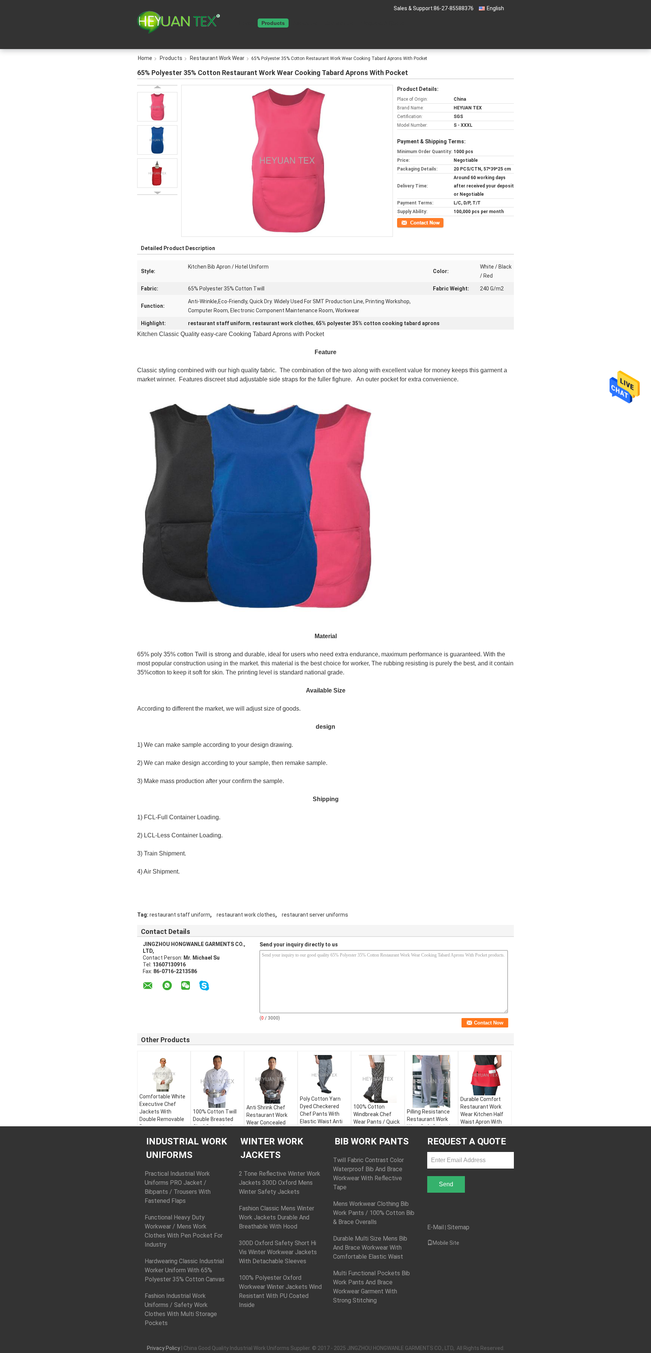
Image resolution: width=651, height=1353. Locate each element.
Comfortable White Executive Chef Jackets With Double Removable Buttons (162, 1111)
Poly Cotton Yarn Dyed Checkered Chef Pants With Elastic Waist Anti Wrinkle (321, 1114)
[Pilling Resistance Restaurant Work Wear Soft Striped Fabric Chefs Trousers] (431, 1081)
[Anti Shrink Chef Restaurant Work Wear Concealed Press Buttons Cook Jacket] (271, 1079)
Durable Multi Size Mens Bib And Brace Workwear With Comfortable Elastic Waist (370, 1247)
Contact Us (339, 23)
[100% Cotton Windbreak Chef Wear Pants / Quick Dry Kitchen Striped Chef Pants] (377, 1079)
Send (446, 1184)
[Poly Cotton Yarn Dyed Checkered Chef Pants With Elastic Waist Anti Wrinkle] (324, 1075)
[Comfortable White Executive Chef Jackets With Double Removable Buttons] (164, 1074)
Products (273, 23)
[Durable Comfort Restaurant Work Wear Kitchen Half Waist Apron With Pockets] (484, 1075)
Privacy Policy (163, 1348)
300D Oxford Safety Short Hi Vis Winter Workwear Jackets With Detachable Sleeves (278, 1252)
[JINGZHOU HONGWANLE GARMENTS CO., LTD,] (178, 22)
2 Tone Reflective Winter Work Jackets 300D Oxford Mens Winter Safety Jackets (279, 1182)
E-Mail (435, 1227)
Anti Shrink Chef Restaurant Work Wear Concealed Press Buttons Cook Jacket (270, 1122)
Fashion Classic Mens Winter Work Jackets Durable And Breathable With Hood (276, 1217)
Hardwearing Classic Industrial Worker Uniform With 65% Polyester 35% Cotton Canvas (185, 1270)
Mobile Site (445, 1243)
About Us (305, 23)
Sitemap (458, 1227)
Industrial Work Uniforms (186, 1148)
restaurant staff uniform (180, 915)
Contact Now (410, 222)
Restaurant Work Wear (217, 58)
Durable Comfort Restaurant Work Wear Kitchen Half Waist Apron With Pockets (481, 1114)
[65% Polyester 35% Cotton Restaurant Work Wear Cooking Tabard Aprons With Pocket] (157, 106)
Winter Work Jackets (271, 1148)
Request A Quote (383, 23)
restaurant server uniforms (315, 915)
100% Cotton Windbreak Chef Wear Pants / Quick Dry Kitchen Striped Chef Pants (376, 1122)
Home (246, 23)
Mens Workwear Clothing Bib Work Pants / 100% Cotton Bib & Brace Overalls (373, 1213)
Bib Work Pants (372, 1141)
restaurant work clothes (246, 915)
